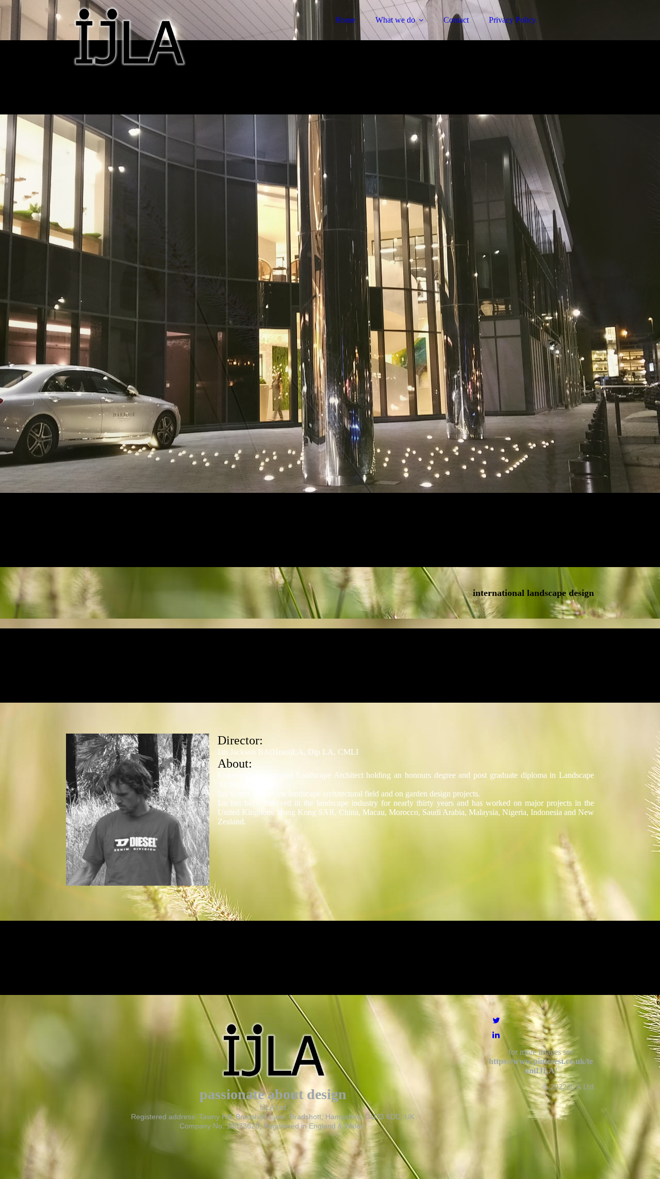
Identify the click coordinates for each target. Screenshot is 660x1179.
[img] (156, 36)
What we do (395, 19)
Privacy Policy (512, 19)
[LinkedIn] (496, 1035)
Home (345, 19)
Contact (456, 19)
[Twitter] (496, 1020)
